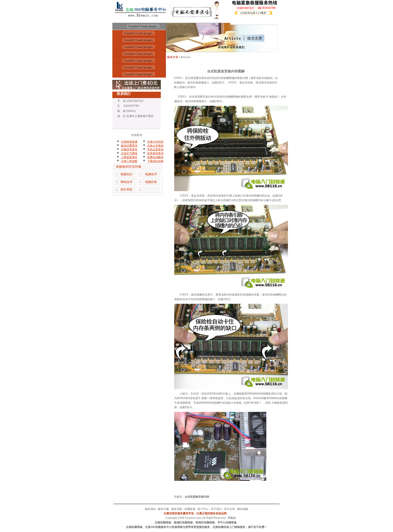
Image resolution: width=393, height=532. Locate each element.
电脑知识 (126, 174)
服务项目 (150, 509)
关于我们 (216, 509)
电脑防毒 (151, 182)
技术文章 (229, 509)
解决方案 (163, 509)
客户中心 (203, 509)
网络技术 (126, 182)
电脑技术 (151, 174)
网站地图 (242, 509)
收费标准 (189, 509)
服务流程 (176, 509)
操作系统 (126, 189)
